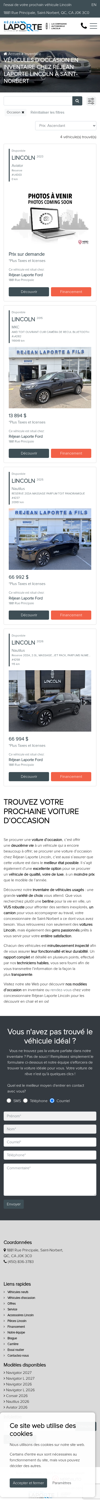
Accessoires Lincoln (20, 1315)
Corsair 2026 (16, 1396)
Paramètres (61, 1483)
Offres (11, 1303)
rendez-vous (61, 990)
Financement (71, 292)
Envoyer (14, 1204)
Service (12, 1309)
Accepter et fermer (28, 1483)
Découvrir (29, 292)
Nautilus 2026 (17, 1402)
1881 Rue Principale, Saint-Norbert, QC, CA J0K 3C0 (46, 13)
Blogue (12, 1338)
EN (94, 5)
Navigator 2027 (18, 1373)
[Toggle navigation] (93, 26)
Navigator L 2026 (20, 1390)
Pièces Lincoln (16, 1321)
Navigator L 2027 (19, 1378)
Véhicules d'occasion (21, 1298)
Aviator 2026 (16, 1407)
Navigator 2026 (18, 1384)
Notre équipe (16, 1332)
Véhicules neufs (17, 1292)
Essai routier (15, 1350)
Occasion (14, 112)
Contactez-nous (18, 1355)
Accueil (13, 54)
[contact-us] (84, 26)
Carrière (12, 1344)
